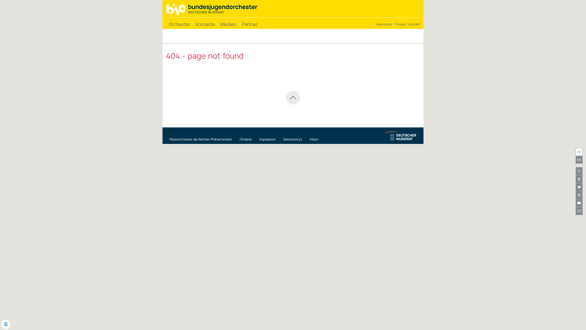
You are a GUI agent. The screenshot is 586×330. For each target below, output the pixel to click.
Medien (228, 24)
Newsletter (384, 24)
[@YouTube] (579, 203)
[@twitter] (579, 187)
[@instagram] (579, 195)
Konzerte (205, 24)
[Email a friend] (579, 211)
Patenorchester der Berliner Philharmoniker (200, 139)
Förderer (246, 139)
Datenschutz (292, 139)
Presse (400, 24)
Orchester (179, 24)
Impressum (268, 139)
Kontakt (414, 24)
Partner (250, 24)
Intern (314, 139)
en (579, 159)
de (579, 152)
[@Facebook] (579, 179)
